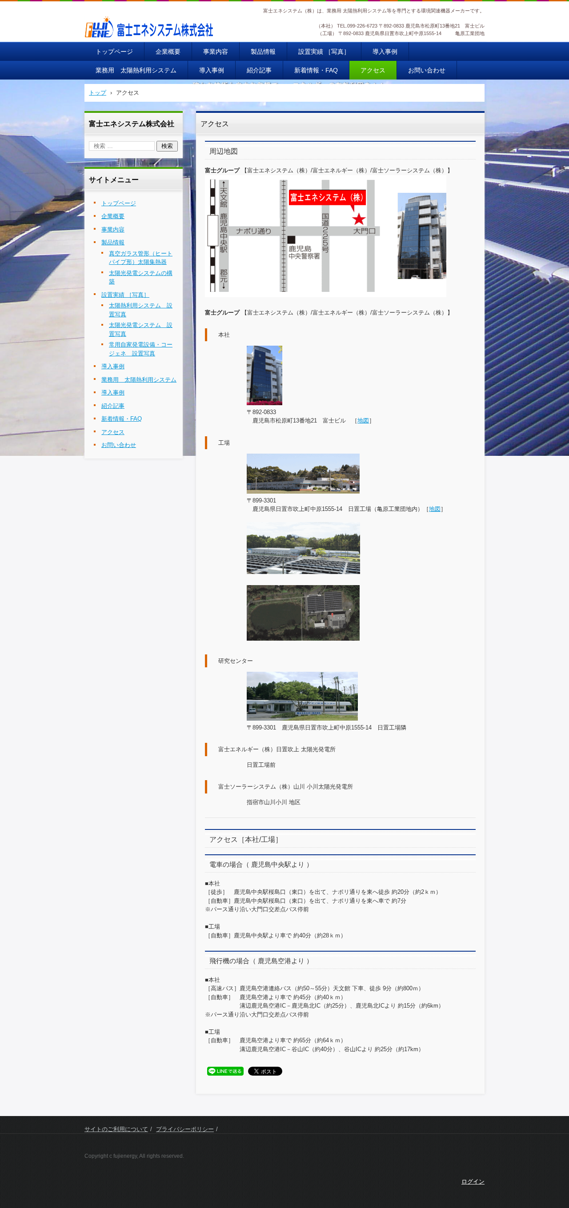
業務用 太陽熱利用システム (136, 70)
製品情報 (263, 51)
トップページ (114, 51)
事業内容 (215, 51)
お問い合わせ (426, 70)
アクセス (373, 70)
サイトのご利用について (116, 1129)
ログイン (473, 1181)
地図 (363, 420)
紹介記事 (259, 70)
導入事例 (385, 51)
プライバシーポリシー (185, 1129)
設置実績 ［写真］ (324, 51)
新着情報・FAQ (316, 70)
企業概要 (168, 51)
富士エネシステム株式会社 (132, 43)
